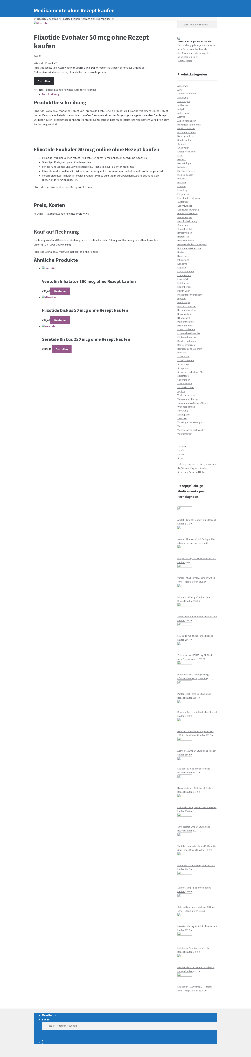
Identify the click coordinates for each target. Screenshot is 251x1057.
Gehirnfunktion (184, 205)
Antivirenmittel (184, 113)
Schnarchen (183, 364)
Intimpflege (183, 259)
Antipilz (181, 109)
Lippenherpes (184, 286)
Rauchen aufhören (186, 340)
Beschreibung (50, 94)
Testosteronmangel (187, 395)
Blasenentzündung (186, 132)
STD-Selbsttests (185, 387)
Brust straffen (184, 140)
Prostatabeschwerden (188, 333)
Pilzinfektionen (185, 325)
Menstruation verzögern (189, 294)
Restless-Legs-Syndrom (189, 348)
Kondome (182, 263)
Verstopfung (183, 414)
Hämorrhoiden (184, 232)
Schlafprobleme (185, 360)
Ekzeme (181, 186)
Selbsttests (183, 375)
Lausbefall (182, 279)
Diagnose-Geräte (186, 170)
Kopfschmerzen (185, 271)
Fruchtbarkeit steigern (188, 198)
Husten (181, 252)
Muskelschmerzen (186, 306)
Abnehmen (182, 85)
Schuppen (182, 368)
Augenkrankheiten (186, 120)
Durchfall (181, 182)
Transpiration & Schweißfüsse (192, 402)
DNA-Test (181, 178)
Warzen (181, 426)
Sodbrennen (183, 379)
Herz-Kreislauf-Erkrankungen (192, 244)
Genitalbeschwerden (188, 209)
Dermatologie (184, 163)
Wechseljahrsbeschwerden (191, 429)
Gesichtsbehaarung (187, 221)
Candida (181, 143)
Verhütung (182, 410)
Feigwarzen (183, 194)
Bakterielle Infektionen (189, 124)
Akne (180, 89)
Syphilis (181, 391)
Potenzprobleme (186, 329)
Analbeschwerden (186, 93)
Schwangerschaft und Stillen (191, 372)
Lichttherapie (184, 283)
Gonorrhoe (183, 225)
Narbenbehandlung (187, 310)
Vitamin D (182, 418)
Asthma (53, 18)
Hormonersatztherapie (189, 248)
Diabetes (182, 167)
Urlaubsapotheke (186, 406)
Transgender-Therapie (188, 399)
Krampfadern (184, 275)
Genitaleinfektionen (187, 213)
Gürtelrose (183, 201)
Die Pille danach (185, 174)
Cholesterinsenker (186, 151)
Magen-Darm (183, 290)
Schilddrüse (183, 356)
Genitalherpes (184, 217)
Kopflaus (181, 267)
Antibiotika (182, 105)
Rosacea (181, 352)
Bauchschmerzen (186, 128)
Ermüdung (182, 190)
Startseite (40, 18)
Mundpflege (183, 302)
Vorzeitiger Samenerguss (190, 422)
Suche (46, 1019)
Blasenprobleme (185, 136)
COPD (180, 155)
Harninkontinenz (185, 240)
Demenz (181, 159)
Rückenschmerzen (186, 337)
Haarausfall (183, 236)
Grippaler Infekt (185, 228)
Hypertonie (183, 255)
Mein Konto (49, 1015)
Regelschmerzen (186, 344)
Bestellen (44, 81)
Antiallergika (183, 101)
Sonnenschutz (184, 383)
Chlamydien (183, 147)
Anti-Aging (182, 97)
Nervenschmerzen (186, 314)
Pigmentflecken (185, 321)
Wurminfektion (184, 433)
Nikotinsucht (183, 317)
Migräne (181, 298)
